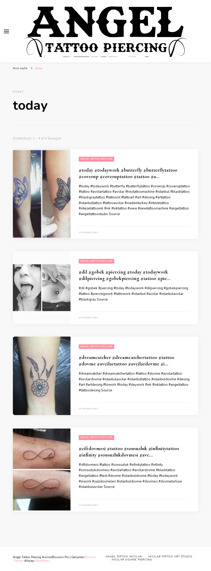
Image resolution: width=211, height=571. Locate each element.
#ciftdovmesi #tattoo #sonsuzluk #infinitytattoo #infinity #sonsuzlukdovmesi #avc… (129, 451)
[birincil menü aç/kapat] (6, 31)
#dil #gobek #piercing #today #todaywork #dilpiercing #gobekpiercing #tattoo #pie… (124, 275)
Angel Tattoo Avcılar (96, 158)
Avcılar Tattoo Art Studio (170, 556)
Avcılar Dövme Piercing (131, 559)
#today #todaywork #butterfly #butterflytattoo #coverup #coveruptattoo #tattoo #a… (128, 173)
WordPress (42, 561)
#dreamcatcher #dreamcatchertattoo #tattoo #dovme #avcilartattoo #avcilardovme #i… (126, 360)
